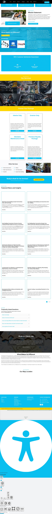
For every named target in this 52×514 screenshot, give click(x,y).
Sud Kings (11, 408)
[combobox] (26, 414)
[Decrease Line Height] (1, 490)
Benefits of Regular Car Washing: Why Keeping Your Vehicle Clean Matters (38, 268)
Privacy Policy (42, 408)
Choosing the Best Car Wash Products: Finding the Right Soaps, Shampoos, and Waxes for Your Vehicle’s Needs (38, 246)
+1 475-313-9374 (44, 399)
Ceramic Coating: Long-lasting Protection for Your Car (38, 290)
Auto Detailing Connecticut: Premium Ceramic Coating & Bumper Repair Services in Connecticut (12, 224)
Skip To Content (2, 512)
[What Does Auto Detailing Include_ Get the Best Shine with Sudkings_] (7, 191)
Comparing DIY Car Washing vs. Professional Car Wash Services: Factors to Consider (12, 268)
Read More (4, 209)
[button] (15, 315)
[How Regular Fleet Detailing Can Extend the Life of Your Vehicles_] (32, 191)
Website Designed (16, 408)
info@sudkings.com (44, 400)
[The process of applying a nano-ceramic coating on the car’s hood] (32, 279)
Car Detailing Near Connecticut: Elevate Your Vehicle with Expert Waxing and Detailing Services (38, 224)
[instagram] (42, 404)
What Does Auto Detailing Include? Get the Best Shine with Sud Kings (12, 202)
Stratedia (21, 408)
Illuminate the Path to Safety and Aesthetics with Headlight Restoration (12, 290)
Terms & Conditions (47, 408)
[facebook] (40, 404)
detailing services (41, 228)
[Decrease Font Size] (1, 480)
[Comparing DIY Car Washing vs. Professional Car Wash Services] (7, 257)
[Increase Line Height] (1, 487)
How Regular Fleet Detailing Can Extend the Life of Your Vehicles (38, 202)
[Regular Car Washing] (32, 257)
